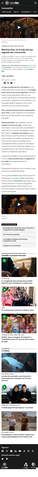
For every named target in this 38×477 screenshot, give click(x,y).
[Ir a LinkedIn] (15, 451)
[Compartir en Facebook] (5, 83)
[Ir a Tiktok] (24, 451)
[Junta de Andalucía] (26, 465)
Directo (16, 12)
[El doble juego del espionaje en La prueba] (19, 394)
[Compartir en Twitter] (8, 83)
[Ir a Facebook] (2, 451)
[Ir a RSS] (33, 451)
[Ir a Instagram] (11, 451)
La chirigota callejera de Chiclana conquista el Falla (15, 240)
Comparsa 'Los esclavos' (12, 245)
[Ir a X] (7, 451)
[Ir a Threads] (28, 451)
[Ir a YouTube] (20, 451)
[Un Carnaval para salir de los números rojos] (19, 296)
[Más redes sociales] (15, 83)
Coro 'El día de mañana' (11, 235)
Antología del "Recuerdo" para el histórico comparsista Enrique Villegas (18, 229)
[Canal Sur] (12, 3)
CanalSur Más (6, 12)
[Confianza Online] (33, 465)
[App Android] (7, 459)
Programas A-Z (26, 12)
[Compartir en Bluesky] (11, 83)
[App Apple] (2, 459)
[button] (19, 27)
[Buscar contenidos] (35, 3)
